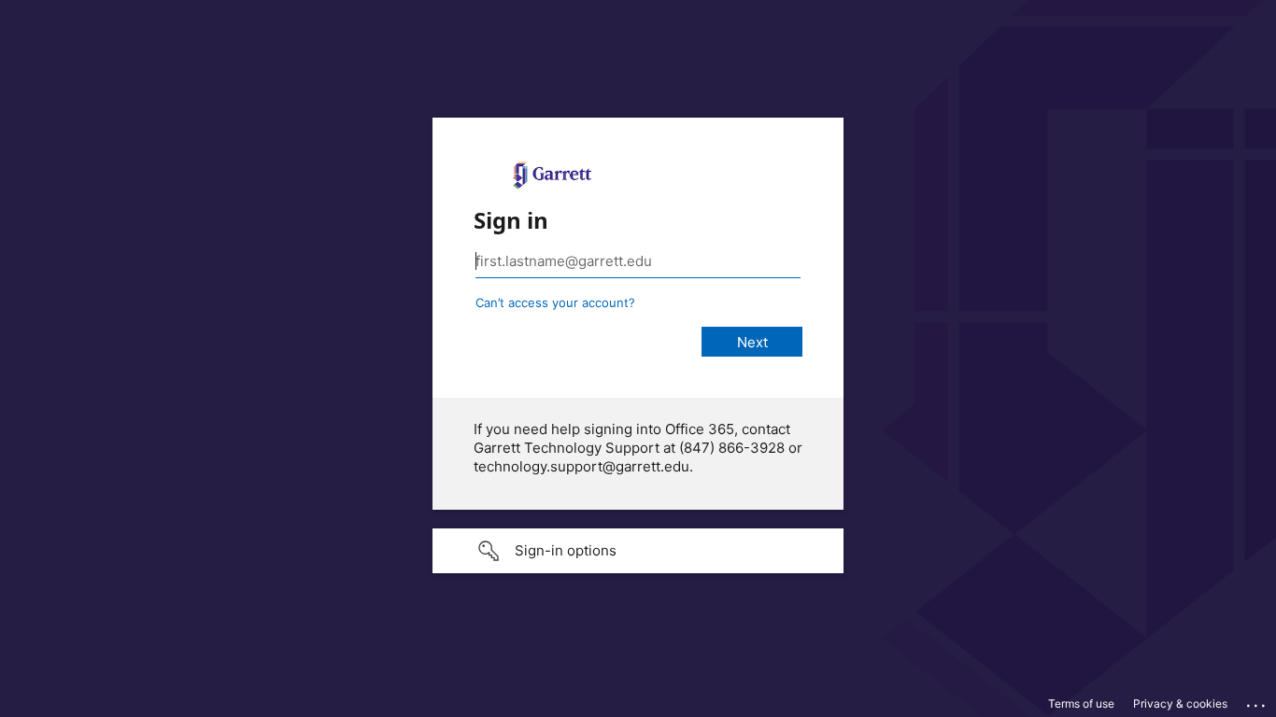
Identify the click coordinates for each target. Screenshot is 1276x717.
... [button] (1257, 701)
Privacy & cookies (1180, 703)
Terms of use (1081, 703)
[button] (638, 550)
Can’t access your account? (555, 302)
